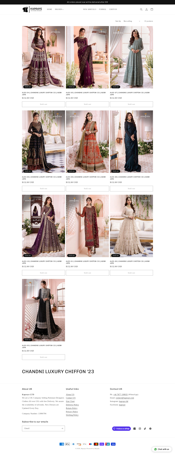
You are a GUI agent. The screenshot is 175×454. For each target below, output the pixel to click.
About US (70, 394)
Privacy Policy (72, 412)
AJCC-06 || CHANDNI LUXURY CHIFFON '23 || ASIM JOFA (42, 178)
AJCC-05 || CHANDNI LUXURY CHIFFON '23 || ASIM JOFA (85, 94)
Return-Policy (71, 408)
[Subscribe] (62, 428)
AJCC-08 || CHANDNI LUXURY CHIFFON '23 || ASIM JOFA (130, 178)
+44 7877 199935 (120, 394)
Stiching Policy (72, 415)
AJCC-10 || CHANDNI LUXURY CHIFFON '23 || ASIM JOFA (42, 262)
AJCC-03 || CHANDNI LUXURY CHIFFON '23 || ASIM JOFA (42, 346)
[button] (58, 9)
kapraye (122, 405)
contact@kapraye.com (125, 398)
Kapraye (83, 448)
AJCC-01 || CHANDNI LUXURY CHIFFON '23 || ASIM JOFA (85, 262)
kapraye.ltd (123, 401)
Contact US (70, 398)
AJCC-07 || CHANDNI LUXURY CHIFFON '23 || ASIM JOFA (130, 94)
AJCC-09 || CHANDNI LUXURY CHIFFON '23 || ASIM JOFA (85, 178)
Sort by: (118, 21)
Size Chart (70, 401)
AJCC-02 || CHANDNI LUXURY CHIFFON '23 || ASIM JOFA (130, 262)
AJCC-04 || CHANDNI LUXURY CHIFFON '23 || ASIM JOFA (42, 94)
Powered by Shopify (93, 448)
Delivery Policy (72, 405)
